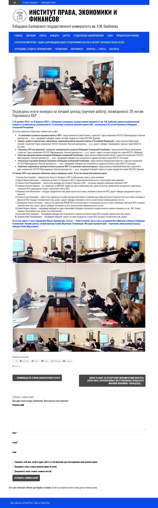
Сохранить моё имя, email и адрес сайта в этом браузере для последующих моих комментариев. (56, 462)
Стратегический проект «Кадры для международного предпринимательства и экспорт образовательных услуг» (69, 42)
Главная (18, 35)
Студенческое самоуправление (89, 35)
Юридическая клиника (128, 35)
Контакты (114, 49)
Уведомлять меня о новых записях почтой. (33, 471)
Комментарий (18, 404)
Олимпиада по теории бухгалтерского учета (37, 377)
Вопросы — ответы (96, 49)
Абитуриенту (77, 49)
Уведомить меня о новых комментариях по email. (36, 466)
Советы (43, 35)
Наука (110, 35)
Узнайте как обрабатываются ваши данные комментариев (74, 487)
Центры (66, 35)
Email (15, 442)
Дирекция (31, 35)
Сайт (14, 452)
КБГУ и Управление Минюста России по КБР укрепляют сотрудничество (53, 2)
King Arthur (45, 502)
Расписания (61, 49)
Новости (17, 366)
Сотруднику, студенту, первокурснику (33, 49)
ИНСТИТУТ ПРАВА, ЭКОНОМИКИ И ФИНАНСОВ (73, 15)
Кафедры (54, 35)
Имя (14, 432)
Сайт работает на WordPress (21, 502)
